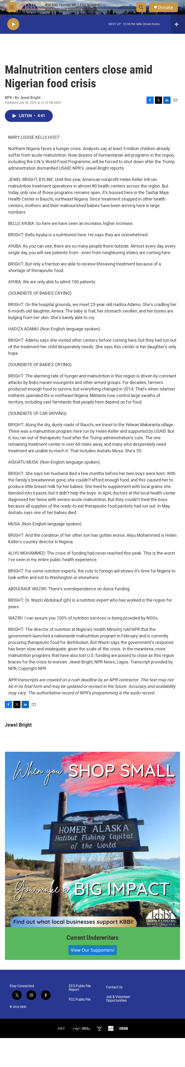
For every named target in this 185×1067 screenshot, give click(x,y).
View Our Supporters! (92, 950)
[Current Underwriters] (92, 839)
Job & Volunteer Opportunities (118, 999)
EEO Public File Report (80, 988)
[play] (13, 24)
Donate (165, 7)
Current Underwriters (92, 937)
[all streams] (178, 24)
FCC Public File (80, 999)
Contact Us (114, 987)
